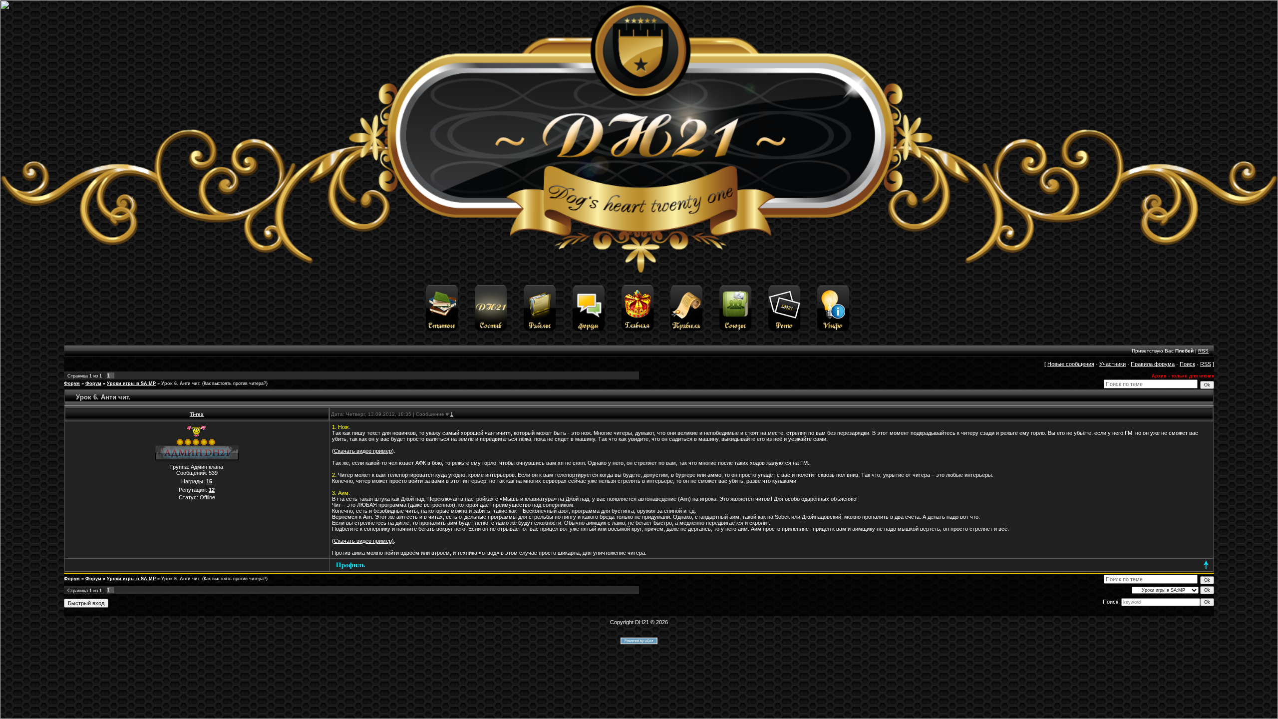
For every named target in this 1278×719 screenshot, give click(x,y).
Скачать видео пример (363, 451)
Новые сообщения (1070, 364)
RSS (1203, 351)
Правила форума (1153, 364)
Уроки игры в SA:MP (131, 383)
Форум (72, 383)
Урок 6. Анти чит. (181, 383)
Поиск (1187, 364)
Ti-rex (197, 414)
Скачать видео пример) (364, 541)
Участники (1112, 364)
